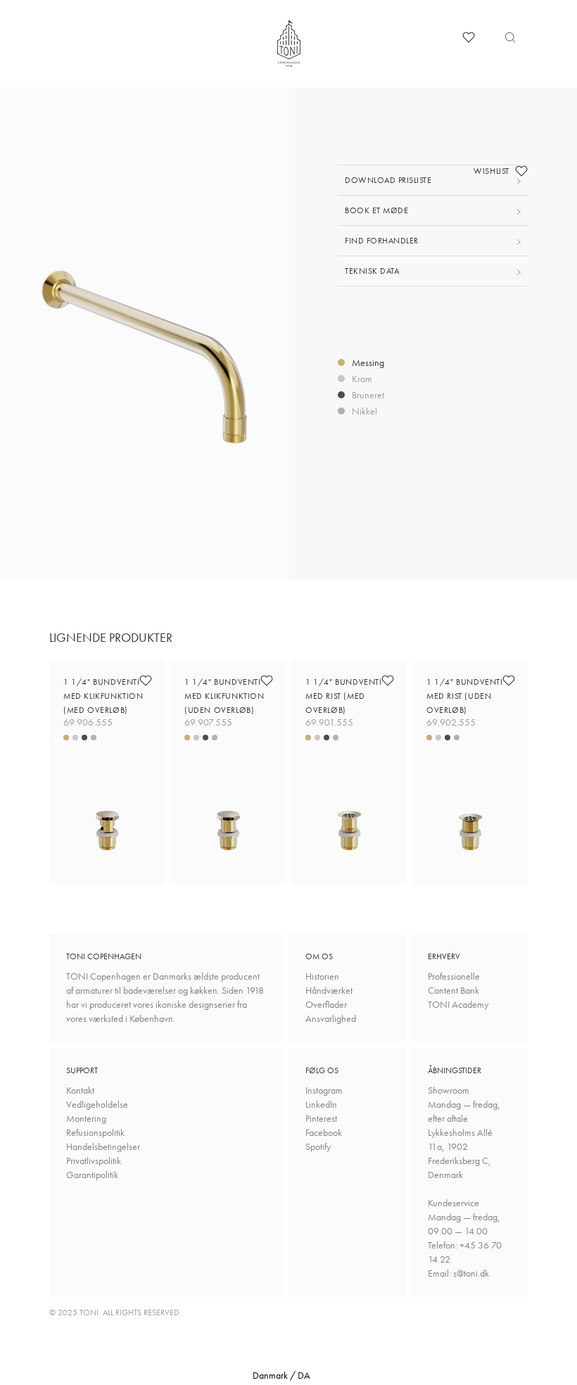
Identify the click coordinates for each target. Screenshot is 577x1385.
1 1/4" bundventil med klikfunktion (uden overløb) (224, 696)
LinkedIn (321, 1104)
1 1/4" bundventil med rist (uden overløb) (466, 696)
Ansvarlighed (330, 1018)
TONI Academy (458, 1004)
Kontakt (80, 1090)
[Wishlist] (468, 37)
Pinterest (321, 1118)
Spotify (318, 1146)
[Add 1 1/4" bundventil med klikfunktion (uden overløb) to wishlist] (266, 680)
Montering (86, 1118)
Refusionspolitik (95, 1132)
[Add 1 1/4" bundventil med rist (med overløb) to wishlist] (387, 680)
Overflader (326, 1004)
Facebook (323, 1132)
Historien (322, 976)
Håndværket (329, 990)
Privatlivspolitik (93, 1160)
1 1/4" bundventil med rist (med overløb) (345, 696)
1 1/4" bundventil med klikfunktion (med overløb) (103, 696)
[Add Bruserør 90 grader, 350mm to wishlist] (521, 171)
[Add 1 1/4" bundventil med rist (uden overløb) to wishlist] (508, 680)
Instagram (324, 1090)
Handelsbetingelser (103, 1146)
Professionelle (454, 976)
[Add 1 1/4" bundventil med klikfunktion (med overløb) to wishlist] (145, 680)
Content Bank (453, 990)
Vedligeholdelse (97, 1104)
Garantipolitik (92, 1174)
